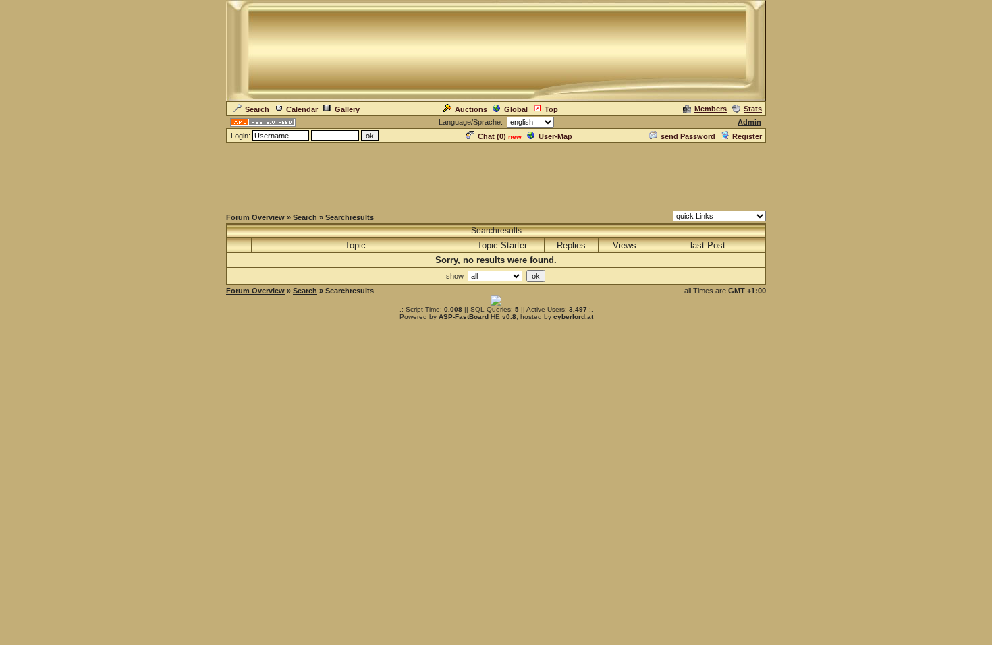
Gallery (347, 109)
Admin (749, 122)
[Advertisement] (496, 174)
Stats (753, 109)
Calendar (302, 109)
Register (747, 136)
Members (710, 109)
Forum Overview (255, 217)
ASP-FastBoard (464, 316)
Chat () (492, 136)
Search (257, 109)
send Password (688, 136)
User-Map (555, 136)
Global (516, 109)
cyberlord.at (573, 316)
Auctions (471, 109)
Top (551, 109)
